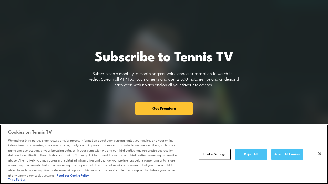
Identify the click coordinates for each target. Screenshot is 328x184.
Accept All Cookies (287, 154)
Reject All (250, 154)
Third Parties (17, 179)
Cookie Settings (214, 154)
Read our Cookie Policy (73, 175)
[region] (164, 154)
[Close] (319, 153)
